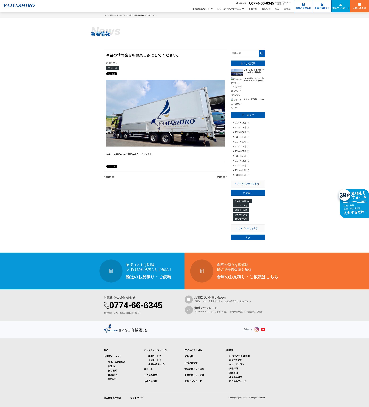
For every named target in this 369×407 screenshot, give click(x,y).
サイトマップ (136, 398)
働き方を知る (235, 360)
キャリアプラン (236, 364)
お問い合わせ (359, 8)
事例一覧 (252, 8)
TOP (106, 350)
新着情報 (188, 356)
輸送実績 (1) (241, 219)
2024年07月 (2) (242, 151)
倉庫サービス (154, 360)
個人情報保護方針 (112, 398)
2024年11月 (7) (242, 141)
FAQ (277, 8)
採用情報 (242, 3)
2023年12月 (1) (242, 165)
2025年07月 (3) (242, 127)
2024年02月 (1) (242, 156)
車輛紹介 (112, 379)
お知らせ (266, 8)
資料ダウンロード (341, 8)
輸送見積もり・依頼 (194, 369)
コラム (287, 8)
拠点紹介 (112, 374)
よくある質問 (150, 375)
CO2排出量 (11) (242, 201)
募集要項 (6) (241, 210)
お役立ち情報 (150, 381)
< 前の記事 (109, 177)
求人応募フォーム (237, 381)
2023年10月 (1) (242, 175)
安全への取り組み (116, 362)
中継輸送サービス (157, 364)
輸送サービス (154, 356)
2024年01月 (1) (242, 160)
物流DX (111, 366)
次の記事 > (222, 177)
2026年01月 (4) (242, 122)
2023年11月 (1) (242, 170)
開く (212, 9)
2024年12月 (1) (242, 137)
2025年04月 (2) (242, 132)
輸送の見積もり (303, 8)
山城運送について (201, 8)
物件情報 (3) (241, 214)
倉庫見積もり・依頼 (194, 375)
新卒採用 (233, 368)
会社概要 (112, 370)
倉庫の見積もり (322, 8)
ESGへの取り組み (193, 350)
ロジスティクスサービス (229, 8)
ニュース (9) (241, 205)
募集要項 (233, 372)
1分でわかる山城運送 (239, 356)
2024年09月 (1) (242, 146)
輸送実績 (112, 68)
